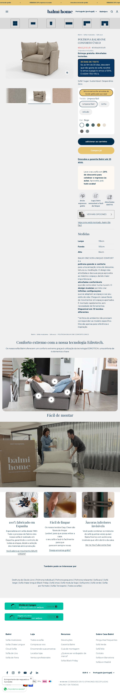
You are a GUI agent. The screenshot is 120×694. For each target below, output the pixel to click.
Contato (100, 653)
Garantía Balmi (68, 644)
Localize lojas (36, 653)
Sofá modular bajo (70, 583)
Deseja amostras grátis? (60, 550)
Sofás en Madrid (103, 662)
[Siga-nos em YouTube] (25, 672)
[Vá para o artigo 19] (15, 96)
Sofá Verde (101, 644)
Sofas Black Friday (69, 661)
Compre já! (96, 150)
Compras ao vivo (37, 644)
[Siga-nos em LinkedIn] (37, 672)
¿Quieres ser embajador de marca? (73, 654)
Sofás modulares (89, 35)
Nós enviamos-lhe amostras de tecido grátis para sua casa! (96, 92)
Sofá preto (85, 583)
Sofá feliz (100, 649)
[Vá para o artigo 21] (63, 96)
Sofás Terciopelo (59, 586)
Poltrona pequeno (64, 580)
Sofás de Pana (12, 658)
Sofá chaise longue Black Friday (34, 583)
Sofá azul (98, 580)
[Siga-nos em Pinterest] (19, 672)
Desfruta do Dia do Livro (23, 580)
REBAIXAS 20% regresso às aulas (27, 2)
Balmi (80, 35)
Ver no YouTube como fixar (98, 545)
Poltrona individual (45, 580)
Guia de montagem (70, 649)
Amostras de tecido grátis (65, 2)
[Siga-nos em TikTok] (31, 672)
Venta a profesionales (40, 658)
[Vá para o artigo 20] (39, 96)
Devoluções (66, 640)
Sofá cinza (55, 583)
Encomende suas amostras (42, 649)
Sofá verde (96, 583)
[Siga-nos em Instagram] (13, 672)
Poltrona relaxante (83, 580)
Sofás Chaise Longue (15, 644)
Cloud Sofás (11, 649)
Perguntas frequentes (106, 640)
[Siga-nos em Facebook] (7, 672)
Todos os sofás (74, 586)
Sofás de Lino (12, 653)
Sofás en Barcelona (105, 658)
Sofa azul (99, 35)
